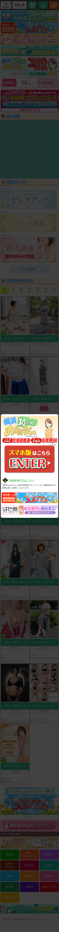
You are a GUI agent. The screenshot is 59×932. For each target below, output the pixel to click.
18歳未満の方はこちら (21, 480)
